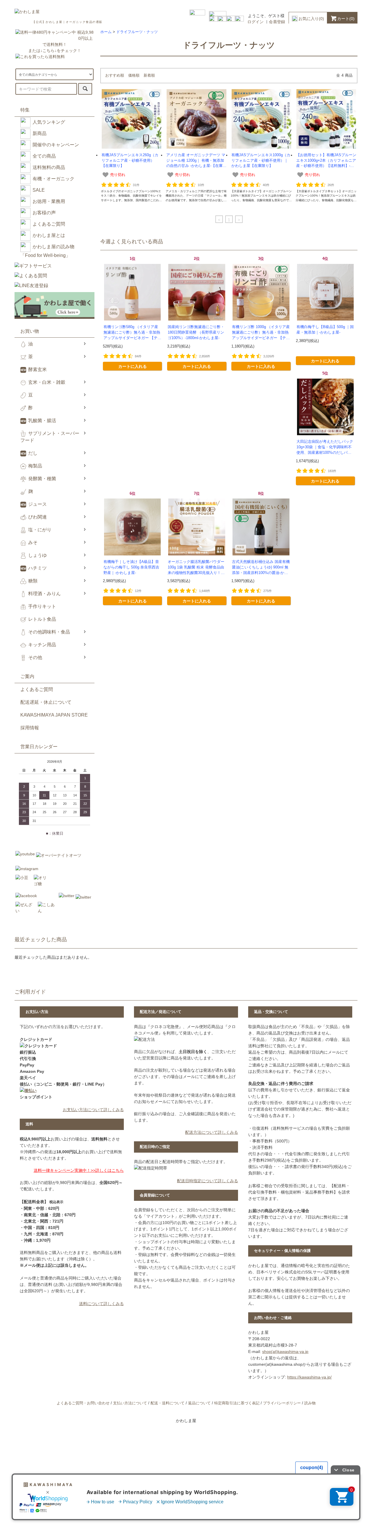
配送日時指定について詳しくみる (207, 1180)
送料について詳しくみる (101, 1303)
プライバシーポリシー (282, 1403)
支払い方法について (130, 1403)
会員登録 (277, 21)
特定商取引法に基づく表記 (237, 1403)
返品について (199, 1403)
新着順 (149, 75)
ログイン (255, 21)
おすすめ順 (114, 75)
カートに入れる (132, 366)
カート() (346, 18)
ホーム (106, 32)
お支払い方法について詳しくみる (93, 1109)
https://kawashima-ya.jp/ (309, 1377)
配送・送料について (168, 1403)
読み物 (310, 1403)
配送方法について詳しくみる (211, 1132)
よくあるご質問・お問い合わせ (83, 1403)
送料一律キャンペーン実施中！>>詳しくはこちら (79, 1170)
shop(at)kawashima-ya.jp (285, 1351)
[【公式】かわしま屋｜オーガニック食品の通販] (27, 12)
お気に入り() (311, 18)
